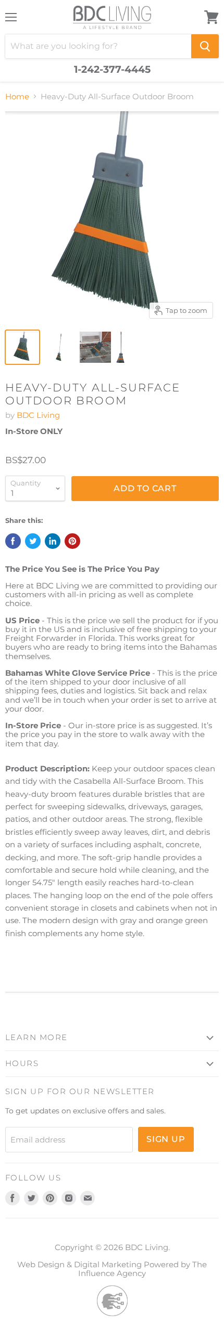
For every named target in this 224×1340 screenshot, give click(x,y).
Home (17, 96)
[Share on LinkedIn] (52, 541)
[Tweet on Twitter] (33, 541)
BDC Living (38, 415)
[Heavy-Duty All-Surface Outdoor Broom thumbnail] (22, 347)
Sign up (165, 1139)
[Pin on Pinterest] (72, 541)
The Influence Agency (142, 1268)
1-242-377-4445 (112, 69)
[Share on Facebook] (13, 541)
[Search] (205, 46)
